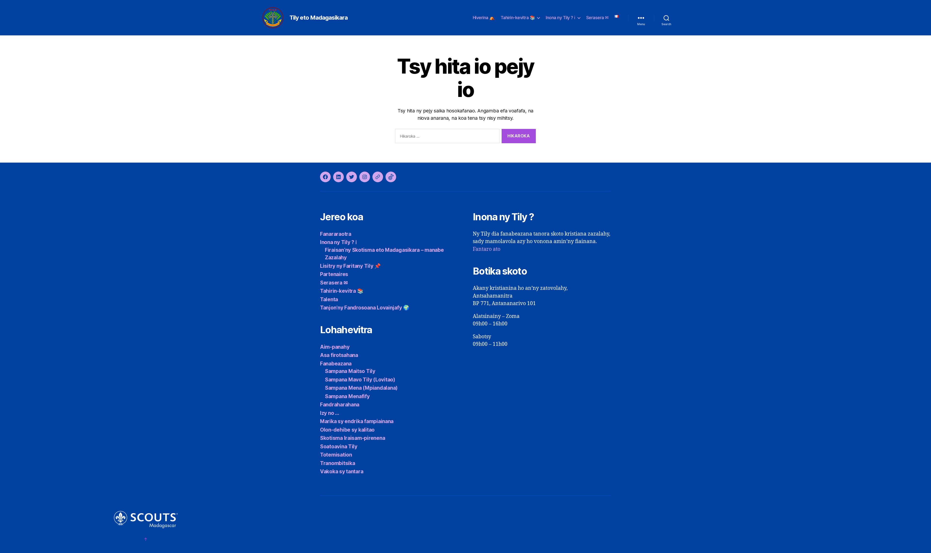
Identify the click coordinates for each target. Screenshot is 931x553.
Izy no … (329, 413)
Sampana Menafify (347, 396)
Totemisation (336, 455)
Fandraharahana (339, 405)
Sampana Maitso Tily (350, 371)
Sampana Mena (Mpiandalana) (361, 388)
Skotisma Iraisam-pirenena (352, 438)
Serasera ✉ (597, 17)
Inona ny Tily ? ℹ (560, 17)
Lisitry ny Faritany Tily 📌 (350, 266)
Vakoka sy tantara (341, 471)
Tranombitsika (337, 463)
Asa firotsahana (339, 355)
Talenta (329, 299)
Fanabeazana (336, 364)
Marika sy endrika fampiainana (356, 421)
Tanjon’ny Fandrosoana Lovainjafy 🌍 (364, 308)
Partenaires (334, 274)
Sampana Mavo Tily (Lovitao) (360, 380)
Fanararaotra (335, 234)
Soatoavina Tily (338, 446)
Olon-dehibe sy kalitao (347, 430)
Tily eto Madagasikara (318, 18)
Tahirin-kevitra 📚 (518, 17)
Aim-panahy (334, 347)
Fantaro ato (486, 249)
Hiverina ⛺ (484, 17)
